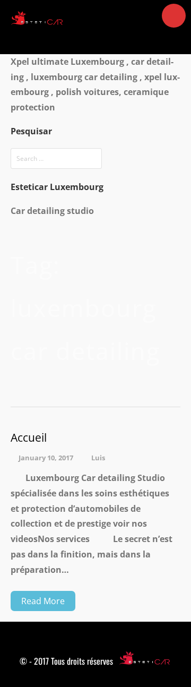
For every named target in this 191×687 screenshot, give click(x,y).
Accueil (29, 437)
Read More (43, 601)
